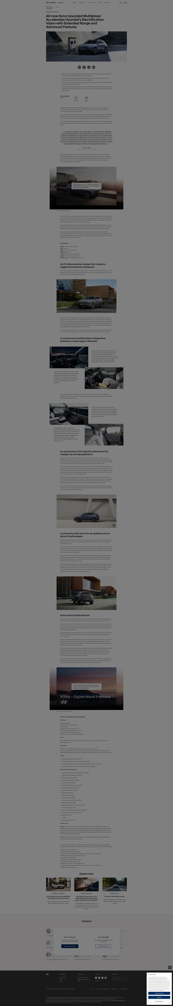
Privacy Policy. (161, 990)
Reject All (159, 997)
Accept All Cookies (159, 993)
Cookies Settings (159, 1001)
